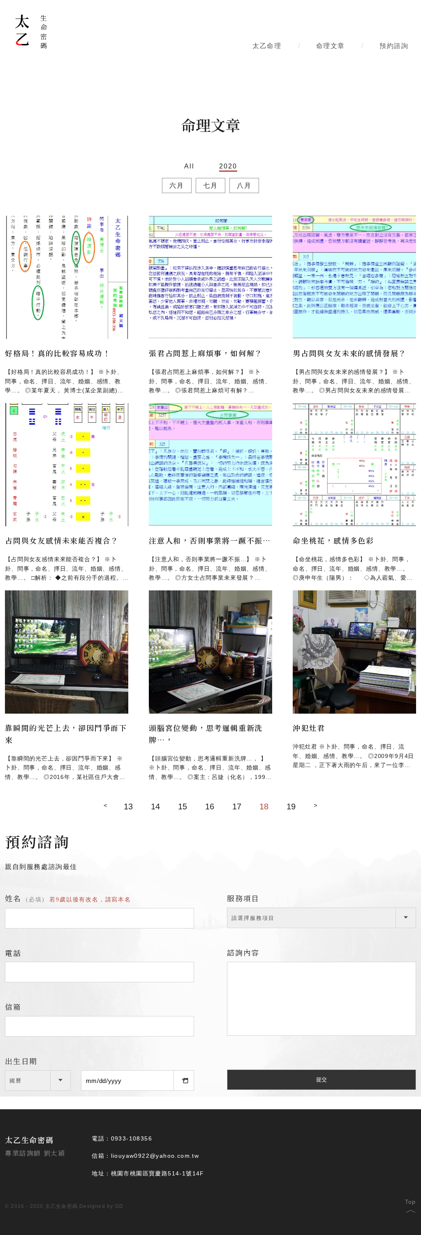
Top (410, 1204)
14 (155, 806)
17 (236, 806)
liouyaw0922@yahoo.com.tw (155, 1155)
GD (119, 1206)
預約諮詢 (393, 45)
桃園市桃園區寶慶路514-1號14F (157, 1173)
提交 (321, 1079)
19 (291, 806)
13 (128, 806)
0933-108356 (131, 1138)
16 (209, 806)
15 (182, 806)
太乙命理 (266, 45)
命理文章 (330, 45)
